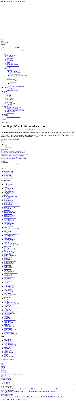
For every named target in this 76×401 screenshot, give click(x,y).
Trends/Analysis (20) (8, 352)
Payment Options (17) (9, 275)
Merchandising (10, 60)
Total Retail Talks (11, 88)
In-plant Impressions (15, 388)
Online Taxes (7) (7, 269)
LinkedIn (7, 383)
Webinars (9, 78)
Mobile (8, 62)
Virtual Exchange (11, 79)
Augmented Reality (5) (9, 192)
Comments (41, 129)
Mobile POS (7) (7, 265)
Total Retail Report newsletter (13, 117)
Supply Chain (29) (8, 321)
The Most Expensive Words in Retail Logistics (13, 155)
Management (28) (8, 254)
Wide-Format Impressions (37, 388)
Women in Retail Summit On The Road (36, 396)
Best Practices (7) (8, 339)
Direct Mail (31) (7, 224)
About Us (3, 366)
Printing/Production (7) (9, 285)
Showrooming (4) (8, 309)
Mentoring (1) (7, 258)
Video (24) (6, 354)
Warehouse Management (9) (10, 329)
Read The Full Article (6, 139)
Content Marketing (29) (9, 207)
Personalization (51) (8, 278)
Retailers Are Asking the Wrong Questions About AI (14, 157)
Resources (6, 106)
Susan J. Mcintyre (11, 103)
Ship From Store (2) (8, 305)
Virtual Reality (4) (8, 328)
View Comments (4, 141)
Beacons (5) (6, 195)
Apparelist (55, 388)
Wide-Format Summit (25, 391)
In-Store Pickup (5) (8, 235)
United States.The (8, 147)
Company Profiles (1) (9, 342)
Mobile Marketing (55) (9, 263)
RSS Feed (3, 376)
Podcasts (6, 87)
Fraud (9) (6, 230)
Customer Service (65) (9, 216)
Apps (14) (6, 187)
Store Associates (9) (8, 317)
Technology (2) (7, 350)
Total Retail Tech (14, 71)
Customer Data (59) (8, 214)
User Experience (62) (9, 326)
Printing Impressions (5, 388)
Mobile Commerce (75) (9, 178)
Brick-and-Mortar (11, 55)
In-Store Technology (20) (9, 236)
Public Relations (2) (8, 297)
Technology (9, 67)
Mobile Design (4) (8, 262)
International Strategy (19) (10, 239)
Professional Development (13, 66)
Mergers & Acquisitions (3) (10, 261)
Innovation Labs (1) (8, 238)
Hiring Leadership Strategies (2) (11, 234)
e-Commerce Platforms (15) (10, 333)
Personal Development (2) (10, 277)
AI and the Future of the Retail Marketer (16, 110)
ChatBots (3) (7, 203)
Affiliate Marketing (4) (9, 184)
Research (6, 114)
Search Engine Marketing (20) (11, 302)
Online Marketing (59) (9, 267)
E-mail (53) (6, 227)
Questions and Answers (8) (10, 346)
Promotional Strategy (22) (10, 294)
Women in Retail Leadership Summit (18, 396)
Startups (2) (6, 316)
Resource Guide (4, 42)
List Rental (3, 370)
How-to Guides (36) (8, 343)
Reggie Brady (10, 95)
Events (5, 68)
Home (2, 363)
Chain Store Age (15, 139)
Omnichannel (10, 63)
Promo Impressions (48, 388)
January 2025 (13, 82)
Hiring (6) (6, 232)
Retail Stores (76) (8, 176)
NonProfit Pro (9, 394)
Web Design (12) (8, 330)
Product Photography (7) (9, 287)
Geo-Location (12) (8, 231)
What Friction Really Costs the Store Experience (13, 152)
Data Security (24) (8, 219)
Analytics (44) (7, 185)
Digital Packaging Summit (13, 391)
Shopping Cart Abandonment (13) (12, 308)
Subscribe (6, 115)
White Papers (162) (8, 356)
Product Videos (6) (8, 293)
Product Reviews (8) (8, 290)
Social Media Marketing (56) (10, 313)
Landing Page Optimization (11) (11, 244)
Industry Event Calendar (15, 76)
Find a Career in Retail (6, 378)
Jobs (2, 41)
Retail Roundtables (5, 396)
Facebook (7, 382)
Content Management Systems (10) (12, 206)
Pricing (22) (6, 283)
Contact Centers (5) (8, 204)
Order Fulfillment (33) (9, 271)
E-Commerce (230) (8, 171)
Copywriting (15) (8, 208)
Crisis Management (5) (9, 211)
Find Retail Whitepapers (6, 379)
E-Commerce (10, 56)
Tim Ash (9, 94)
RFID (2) (6, 298)
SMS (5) (6, 301)
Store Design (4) (7, 318)
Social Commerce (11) (9, 312)
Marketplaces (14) (8, 257)
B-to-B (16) (6, 194)
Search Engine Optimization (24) (11, 303)
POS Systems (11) (8, 274)
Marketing (9, 59)
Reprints (3, 368)
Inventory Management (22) (10, 243)
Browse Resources (11, 111)
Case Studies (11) (8, 340)
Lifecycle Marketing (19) (9, 248)
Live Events (9, 70)
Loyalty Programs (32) (9, 253)
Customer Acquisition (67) (10, 212)
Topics (5, 54)
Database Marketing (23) (9, 220)
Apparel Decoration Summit (37, 391)
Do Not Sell (3, 375)
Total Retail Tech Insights (12, 90)
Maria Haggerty (10, 98)
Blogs (5, 92)
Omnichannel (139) (8, 172)
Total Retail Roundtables (15, 72)
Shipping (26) (7, 306)
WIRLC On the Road (15, 74)
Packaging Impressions (25, 388)
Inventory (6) (7, 242)
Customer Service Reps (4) (10, 218)
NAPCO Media (13, 399)
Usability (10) (7, 325)
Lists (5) (5, 250)
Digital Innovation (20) (9, 223)
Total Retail (3, 394)
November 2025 (13, 80)
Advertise (3, 44)
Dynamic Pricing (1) (8, 226)
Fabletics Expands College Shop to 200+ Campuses (14, 158)
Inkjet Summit (4, 391)
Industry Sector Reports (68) (10, 344)
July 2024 (12, 83)
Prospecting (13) (7, 295)
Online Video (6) (8, 270)
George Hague (10, 99)
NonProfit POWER (50, 396)
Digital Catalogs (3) (8, 222)
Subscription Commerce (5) (10, 320)
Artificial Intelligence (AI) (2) (10, 188)
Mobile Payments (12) (9, 266)
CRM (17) (6, 199)
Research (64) (7, 347)
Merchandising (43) (8, 259)
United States (7, 145)
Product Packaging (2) (9, 286)
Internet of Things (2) (9, 240)
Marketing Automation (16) (10, 255)
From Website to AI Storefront (14, 107)
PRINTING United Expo (50, 391)
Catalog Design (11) (8, 202)
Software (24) (7, 314)
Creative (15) (7, 210)
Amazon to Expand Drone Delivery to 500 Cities (13, 151)
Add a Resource (10, 113)
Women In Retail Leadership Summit (18, 75)
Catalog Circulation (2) (9, 200)
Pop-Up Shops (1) (8, 281)
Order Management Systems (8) (11, 273)
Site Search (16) (7, 310)
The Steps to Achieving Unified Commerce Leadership (15, 154)
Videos (5, 91)
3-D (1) (5, 183)
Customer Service (5, 372)
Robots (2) (6, 299)
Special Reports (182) (9, 348)
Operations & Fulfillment (12, 64)
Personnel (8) (7, 279)
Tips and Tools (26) (8, 351)
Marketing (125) (7, 174)
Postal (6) (6, 282)
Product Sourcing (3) (8, 291)
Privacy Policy (4, 371)
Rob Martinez (10, 102)
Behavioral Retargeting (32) (10, 196)
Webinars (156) (7, 355)
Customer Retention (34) (9, 215)
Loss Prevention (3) (8, 251)
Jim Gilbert (9, 96)
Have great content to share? (7, 359)
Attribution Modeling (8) (9, 191)
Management (10, 58)
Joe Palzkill (9, 105)
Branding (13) (7, 198)
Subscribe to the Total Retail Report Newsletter (12, 374)
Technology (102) (8, 175)
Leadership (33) (7, 246)
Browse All (12, 84)
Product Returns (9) (8, 289)
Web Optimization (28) (9, 332)
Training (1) (6, 324)
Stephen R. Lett (10, 100)
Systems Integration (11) (9, 322)
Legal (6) (6, 247)
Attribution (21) (7, 189)
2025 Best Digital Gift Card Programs (15, 109)
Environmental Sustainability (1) (11, 228)
